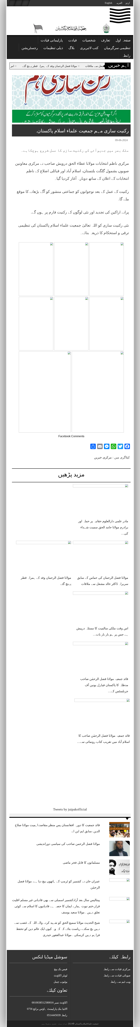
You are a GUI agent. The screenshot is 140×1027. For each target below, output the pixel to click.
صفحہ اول (123, 40)
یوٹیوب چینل (60, 981)
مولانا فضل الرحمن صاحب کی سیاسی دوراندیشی (68, 844)
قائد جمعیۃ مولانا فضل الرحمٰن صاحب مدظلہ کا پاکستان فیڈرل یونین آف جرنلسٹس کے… (104, 685)
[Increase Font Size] (19, 141)
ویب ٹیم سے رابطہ (120, 981)
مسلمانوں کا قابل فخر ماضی (81, 862)
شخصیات (89, 40)
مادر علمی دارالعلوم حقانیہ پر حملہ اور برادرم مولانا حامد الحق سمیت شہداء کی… (103, 527)
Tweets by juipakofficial (70, 809)
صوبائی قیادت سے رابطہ (116, 975)
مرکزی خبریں (103, 457)
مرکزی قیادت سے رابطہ (116, 969)
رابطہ (126, 55)
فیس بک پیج (60, 969)
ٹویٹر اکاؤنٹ (60, 975)
